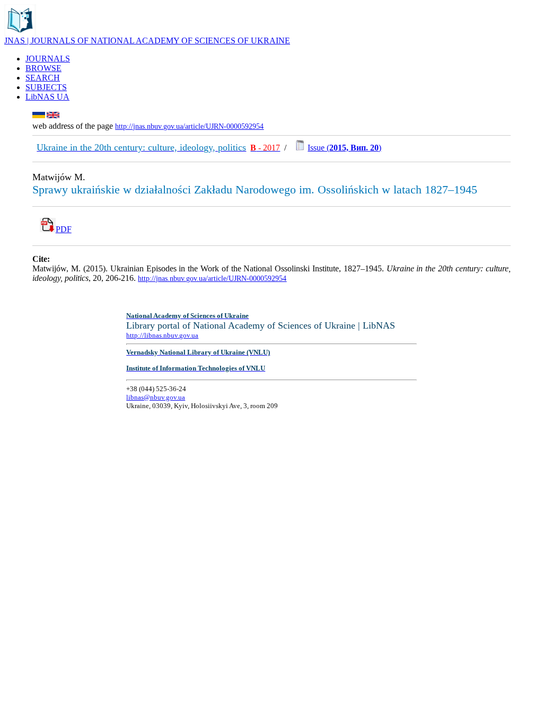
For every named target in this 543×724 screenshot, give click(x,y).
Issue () (344, 147)
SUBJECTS (46, 87)
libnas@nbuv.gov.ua (155, 397)
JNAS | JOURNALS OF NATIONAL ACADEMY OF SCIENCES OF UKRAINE (147, 40)
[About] (20, 33)
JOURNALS (47, 58)
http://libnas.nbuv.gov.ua (162, 335)
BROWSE (43, 68)
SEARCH (42, 77)
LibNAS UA (47, 96)
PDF (64, 229)
